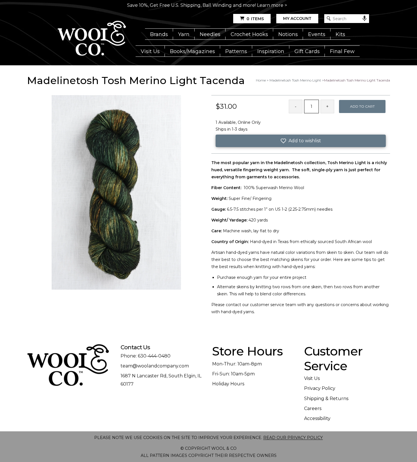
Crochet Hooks (249, 34)
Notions (288, 34)
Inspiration (270, 51)
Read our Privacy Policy (293, 437)
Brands (159, 34)
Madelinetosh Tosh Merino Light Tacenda (357, 80)
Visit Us (150, 51)
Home (261, 80)
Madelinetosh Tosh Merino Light (295, 80)
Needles (210, 34)
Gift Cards (307, 51)
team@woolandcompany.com (155, 366)
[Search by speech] (364, 18)
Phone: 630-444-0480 (145, 356)
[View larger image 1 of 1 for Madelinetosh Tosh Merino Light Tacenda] (116, 192)
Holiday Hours (228, 383)
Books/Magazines (192, 51)
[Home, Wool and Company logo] (91, 38)
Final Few (342, 51)
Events (316, 34)
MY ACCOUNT (297, 18)
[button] (301, 141)
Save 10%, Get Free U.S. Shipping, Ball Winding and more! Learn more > (207, 5)
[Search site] (328, 18)
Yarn (183, 34)
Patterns (236, 51)
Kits (340, 34)
